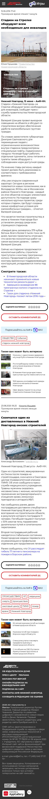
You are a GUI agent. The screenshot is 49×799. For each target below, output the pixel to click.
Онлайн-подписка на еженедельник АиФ (15, 683)
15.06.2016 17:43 (8, 11)
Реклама (24, 675)
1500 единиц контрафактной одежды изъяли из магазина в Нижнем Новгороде (28, 383)
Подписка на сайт (13, 689)
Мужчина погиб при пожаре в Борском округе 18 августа (25, 633)
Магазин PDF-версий (14, 679)
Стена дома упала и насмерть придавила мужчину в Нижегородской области (25, 643)
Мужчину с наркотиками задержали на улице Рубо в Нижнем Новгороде (28, 356)
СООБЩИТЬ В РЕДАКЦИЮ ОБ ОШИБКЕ (22, 696)
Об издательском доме (16, 671)
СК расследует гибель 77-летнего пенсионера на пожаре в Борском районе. (22, 551)
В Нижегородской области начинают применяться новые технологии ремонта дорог (21, 279)
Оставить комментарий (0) (24, 317)
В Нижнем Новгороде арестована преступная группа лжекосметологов (29, 373)
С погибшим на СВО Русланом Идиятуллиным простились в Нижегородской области (26, 651)
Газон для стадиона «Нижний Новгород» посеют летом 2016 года (24, 295)
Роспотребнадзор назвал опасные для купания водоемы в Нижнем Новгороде (27, 366)
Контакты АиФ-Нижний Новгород (22, 693)
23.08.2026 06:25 (9, 406)
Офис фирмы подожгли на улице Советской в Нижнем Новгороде (27, 391)
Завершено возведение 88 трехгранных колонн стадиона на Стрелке (23, 288)
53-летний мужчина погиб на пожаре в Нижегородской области (29, 624)
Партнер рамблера (25, 785)
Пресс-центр (9, 675)
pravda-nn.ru (32, 461)
